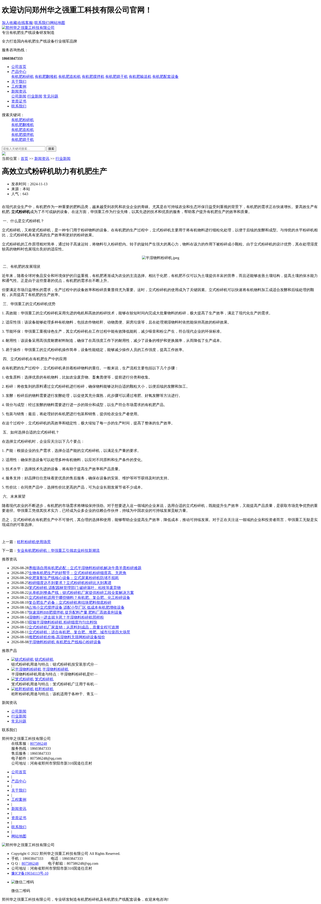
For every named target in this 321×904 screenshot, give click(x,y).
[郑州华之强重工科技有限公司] (28, 28)
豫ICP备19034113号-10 (29, 873)
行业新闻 (34, 96)
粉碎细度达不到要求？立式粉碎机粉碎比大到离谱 (70, 583)
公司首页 (18, 67)
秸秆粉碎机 (44, 689)
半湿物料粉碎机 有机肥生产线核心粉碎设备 (65, 642)
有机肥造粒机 (69, 77)
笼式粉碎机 (44, 679)
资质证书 (18, 101)
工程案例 (18, 86)
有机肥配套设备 (165, 77)
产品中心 (18, 72)
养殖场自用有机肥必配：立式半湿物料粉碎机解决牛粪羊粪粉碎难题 (85, 568)
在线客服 (25, 23)
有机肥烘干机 (116, 77)
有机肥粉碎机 (22, 77)
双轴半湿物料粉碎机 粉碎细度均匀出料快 (63, 622)
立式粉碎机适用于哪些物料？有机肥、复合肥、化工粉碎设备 (79, 598)
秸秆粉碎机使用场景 (34, 542)
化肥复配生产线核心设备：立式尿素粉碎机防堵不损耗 (74, 578)
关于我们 (18, 81)
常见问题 (50, 96)
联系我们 (41, 23)
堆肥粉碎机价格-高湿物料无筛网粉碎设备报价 (67, 637)
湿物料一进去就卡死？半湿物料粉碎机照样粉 (66, 617)
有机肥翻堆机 (46, 77)
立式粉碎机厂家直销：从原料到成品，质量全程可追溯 (74, 627)
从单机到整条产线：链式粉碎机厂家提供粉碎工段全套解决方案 (81, 593)
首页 (24, 159)
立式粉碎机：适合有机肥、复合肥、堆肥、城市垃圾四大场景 (79, 632)
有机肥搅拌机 (93, 77)
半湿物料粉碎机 (55, 669)
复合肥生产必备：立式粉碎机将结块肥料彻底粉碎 (70, 602)
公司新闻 (18, 96)
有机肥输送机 (140, 77)
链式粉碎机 (44, 659)
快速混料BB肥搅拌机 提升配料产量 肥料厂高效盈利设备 (75, 612)
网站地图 (57, 23)
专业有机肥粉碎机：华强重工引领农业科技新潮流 (58, 551)
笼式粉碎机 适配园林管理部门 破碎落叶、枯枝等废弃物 (75, 588)
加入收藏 (9, 23)
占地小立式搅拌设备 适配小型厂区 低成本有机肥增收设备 (77, 607)
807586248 (38, 744)
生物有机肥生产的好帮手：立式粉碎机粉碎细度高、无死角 (77, 573)
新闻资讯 (18, 91)
